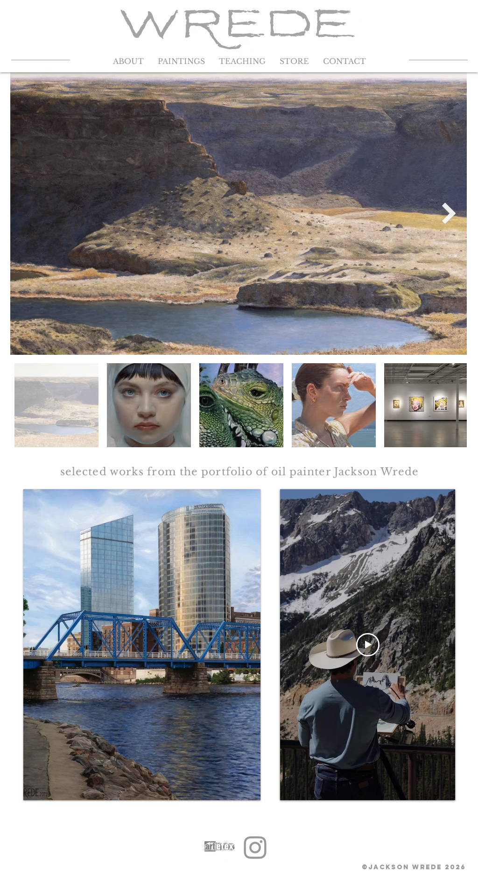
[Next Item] (449, 213)
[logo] (219, 847)
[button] (451, 25)
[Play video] (368, 644)
